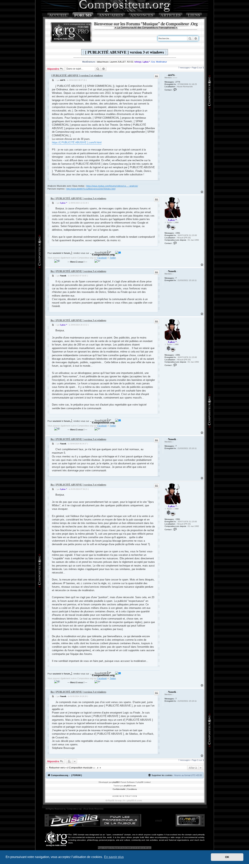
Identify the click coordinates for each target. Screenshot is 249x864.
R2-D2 (130, 62)
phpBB (115, 782)
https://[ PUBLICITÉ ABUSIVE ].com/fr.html (77, 142)
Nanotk (172, 271)
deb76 (171, 75)
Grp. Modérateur (159, 62)
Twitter (113, 258)
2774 (177, 82)
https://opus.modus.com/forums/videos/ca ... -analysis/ (112, 186)
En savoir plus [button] (114, 857)
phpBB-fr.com (130, 786)
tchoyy (137, 62)
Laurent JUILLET (118, 62)
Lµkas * (146, 62)
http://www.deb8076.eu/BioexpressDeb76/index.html (90, 189)
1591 (177, 233)
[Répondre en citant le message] (156, 76)
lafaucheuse (103, 62)
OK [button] (227, 857)
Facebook (102, 258)
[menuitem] (160, 775)
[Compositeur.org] (71, 32)
